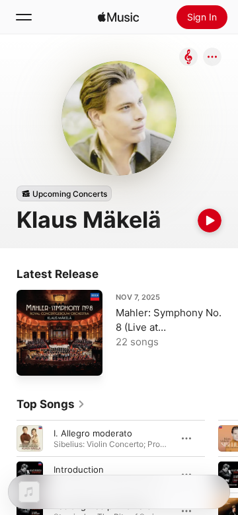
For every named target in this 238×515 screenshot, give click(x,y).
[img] (118, 17)
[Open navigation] (23, 17)
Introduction (79, 469)
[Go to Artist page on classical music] (188, 58)
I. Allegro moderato (93, 433)
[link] (51, 404)
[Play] (209, 220)
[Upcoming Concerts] (64, 193)
